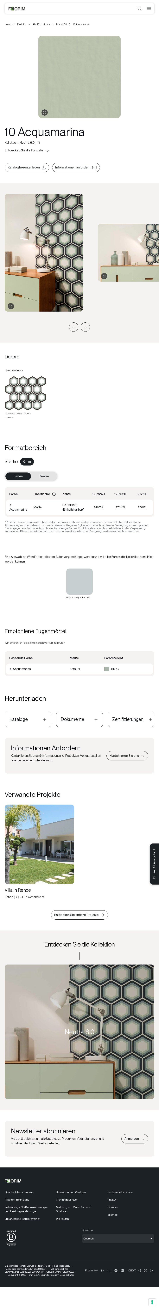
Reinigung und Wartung (71, 1192)
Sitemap (113, 1214)
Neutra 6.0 (61, 24)
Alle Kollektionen (41, 24)
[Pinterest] (102, 1270)
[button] (73, 327)
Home (8, 24)
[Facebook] (116, 1270)
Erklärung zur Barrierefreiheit (22, 1218)
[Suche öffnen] (139, 8)
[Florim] (17, 8)
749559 (98, 507)
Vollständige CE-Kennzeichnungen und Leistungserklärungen (26, 1209)
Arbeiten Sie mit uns (17, 1199)
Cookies (113, 1207)
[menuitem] (27, 462)
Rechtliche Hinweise (120, 1192)
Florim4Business (66, 1199)
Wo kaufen (62, 1218)
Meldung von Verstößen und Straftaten (73, 1209)
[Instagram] (96, 1270)
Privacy (112, 1199)
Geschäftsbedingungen (19, 1192)
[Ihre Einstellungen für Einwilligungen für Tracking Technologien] (152, 1302)
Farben (18, 476)
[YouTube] (109, 1270)
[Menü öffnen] (149, 8)
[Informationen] (54, 494)
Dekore (44, 476)
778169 (120, 507)
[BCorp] (11, 1246)
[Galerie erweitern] (11, 306)
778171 (142, 507)
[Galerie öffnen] (44, 112)
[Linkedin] (122, 1270)
